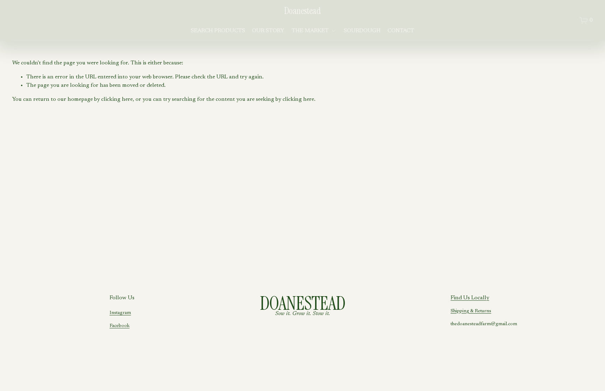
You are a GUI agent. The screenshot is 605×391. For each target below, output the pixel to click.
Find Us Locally (470, 298)
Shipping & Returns (471, 311)
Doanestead (302, 11)
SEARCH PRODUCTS (218, 31)
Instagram (120, 312)
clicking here (117, 99)
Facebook (120, 325)
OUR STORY (268, 31)
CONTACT (401, 31)
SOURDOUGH (362, 31)
